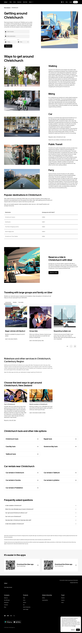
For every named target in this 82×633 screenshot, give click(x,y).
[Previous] (71, 346)
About (30, 2)
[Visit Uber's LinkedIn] (4, 615)
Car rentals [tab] (21, 302)
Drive (14, 2)
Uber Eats (25, 2)
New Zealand (7, 7)
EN (63, 2)
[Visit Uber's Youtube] (7, 615)
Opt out (73, 629)
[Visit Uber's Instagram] (11, 615)
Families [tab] (14, 302)
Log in (70, 2)
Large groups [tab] (8, 302)
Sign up (75, 2)
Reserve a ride (53, 272)
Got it (78, 629)
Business (19, 2)
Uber (5, 2)
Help (67, 2)
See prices (8, 46)
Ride (11, 2)
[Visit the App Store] (17, 622)
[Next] (75, 346)
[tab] (25, 302)
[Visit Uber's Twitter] (14, 615)
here (75, 625)
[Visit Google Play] (8, 622)
